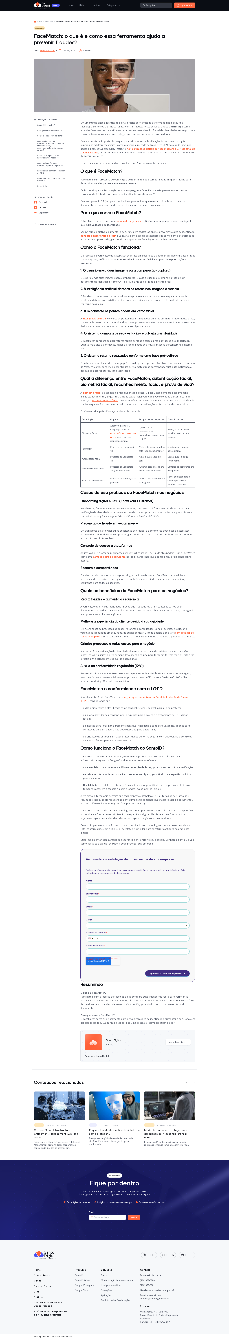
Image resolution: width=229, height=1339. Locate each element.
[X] (173, 1255)
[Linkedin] (163, 1255)
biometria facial (92, 392)
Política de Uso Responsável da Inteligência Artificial (50, 1313)
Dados (104, 1275)
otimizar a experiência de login (98, 235)
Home (71, 5)
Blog (40, 21)
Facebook (43, 202)
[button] (187, 1082)
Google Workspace (84, 1285)
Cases (37, 1280)
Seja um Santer (43, 1286)
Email (91, 1212)
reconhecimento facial (105, 400)
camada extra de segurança (109, 556)
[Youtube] (192, 1255)
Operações (106, 1290)
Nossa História (42, 1275)
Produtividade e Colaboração (115, 1300)
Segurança (49, 21)
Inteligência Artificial (111, 1285)
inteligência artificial (95, 318)
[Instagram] (144, 1255)
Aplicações (106, 1295)
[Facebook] (154, 1255)
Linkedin (42, 207)
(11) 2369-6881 (147, 1285)
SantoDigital (47, 50)
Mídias (82, 5)
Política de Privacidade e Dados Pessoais (48, 1304)
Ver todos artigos (177, 1042)
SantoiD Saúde (82, 1280)
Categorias (112, 5)
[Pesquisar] (144, 5)
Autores (97, 5)
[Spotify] (182, 1255)
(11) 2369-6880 (147, 1280)
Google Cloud (81, 1290)
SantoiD (79, 1275)
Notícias (38, 1297)
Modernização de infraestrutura (117, 1280)
